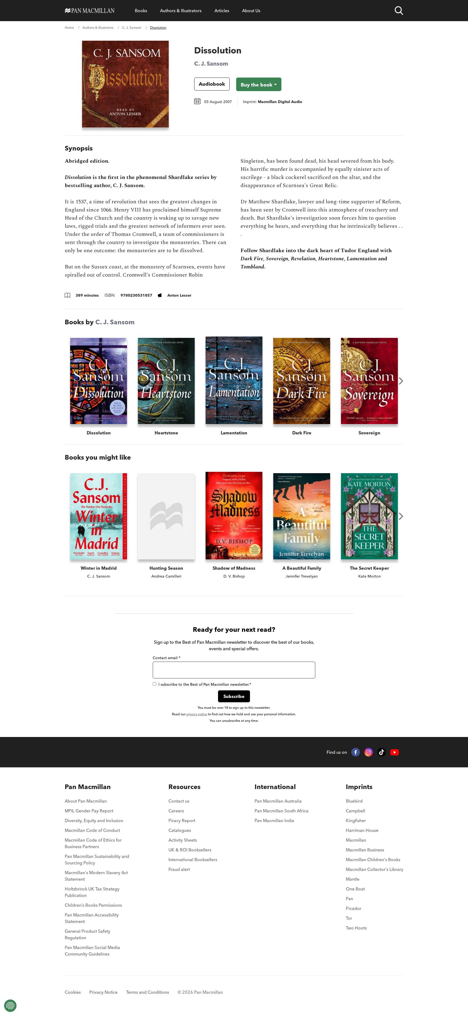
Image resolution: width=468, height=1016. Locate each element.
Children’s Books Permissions (93, 905)
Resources (184, 787)
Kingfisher (356, 820)
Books (141, 10)
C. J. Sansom (131, 27)
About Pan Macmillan (86, 801)
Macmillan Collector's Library (374, 869)
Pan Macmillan (88, 787)
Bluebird (354, 801)
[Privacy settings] (10, 1005)
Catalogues (179, 830)
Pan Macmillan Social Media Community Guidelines (92, 951)
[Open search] (399, 10)
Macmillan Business (365, 849)
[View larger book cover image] (125, 84)
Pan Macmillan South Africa (281, 810)
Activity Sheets (182, 840)
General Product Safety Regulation (87, 934)
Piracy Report (181, 820)
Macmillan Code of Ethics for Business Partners (93, 843)
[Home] (90, 10)
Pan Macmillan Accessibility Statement (92, 918)
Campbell (355, 810)
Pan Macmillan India (274, 820)
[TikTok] (381, 752)
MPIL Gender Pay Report (89, 810)
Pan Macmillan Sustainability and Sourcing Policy (97, 860)
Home (69, 27)
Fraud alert (179, 869)
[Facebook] (355, 752)
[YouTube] (394, 752)
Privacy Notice (103, 992)
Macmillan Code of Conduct (92, 830)
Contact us (178, 801)
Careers (176, 810)
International (275, 787)
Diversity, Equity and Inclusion (94, 820)
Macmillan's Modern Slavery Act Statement (96, 876)
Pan (349, 898)
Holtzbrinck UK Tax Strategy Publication (92, 892)
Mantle (352, 879)
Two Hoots (356, 928)
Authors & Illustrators (181, 10)
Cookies (73, 992)
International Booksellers (192, 859)
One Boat (355, 889)
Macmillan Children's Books (373, 859)
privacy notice (196, 714)
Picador (353, 908)
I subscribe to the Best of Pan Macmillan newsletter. (204, 684)
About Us (251, 10)
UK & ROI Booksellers (189, 849)
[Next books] (401, 381)
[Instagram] (368, 752)
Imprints (359, 787)
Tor (349, 918)
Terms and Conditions (147, 992)
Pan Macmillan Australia (278, 801)
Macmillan (356, 840)
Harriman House (362, 830)
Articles (221, 10)
